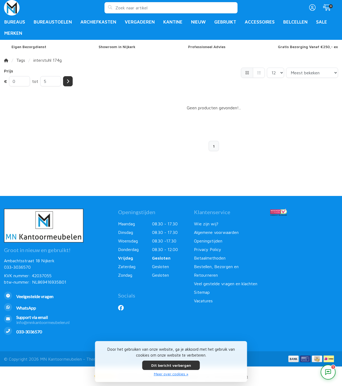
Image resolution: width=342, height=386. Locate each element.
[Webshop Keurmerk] (304, 212)
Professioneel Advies (207, 47)
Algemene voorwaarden (216, 232)
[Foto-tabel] (247, 73)
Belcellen (295, 22)
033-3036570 (17, 267)
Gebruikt (225, 22)
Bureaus (14, 22)
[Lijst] (259, 73)
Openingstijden (208, 240)
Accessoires (260, 22)
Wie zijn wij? (206, 223)
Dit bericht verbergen (171, 365)
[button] (311, 7)
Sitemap (202, 292)
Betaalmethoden (210, 258)
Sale (321, 22)
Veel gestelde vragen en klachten (225, 283)
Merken (13, 33)
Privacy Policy (207, 249)
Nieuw (198, 22)
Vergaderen (140, 22)
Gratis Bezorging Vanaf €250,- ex (308, 47)
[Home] (6, 60)
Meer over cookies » (171, 374)
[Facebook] (123, 307)
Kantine (172, 22)
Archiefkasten (98, 22)
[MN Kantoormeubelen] (54, 8)
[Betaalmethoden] (293, 359)
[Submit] (68, 81)
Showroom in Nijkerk (117, 47)
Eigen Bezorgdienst (28, 47)
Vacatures (203, 300)
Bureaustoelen (53, 22)
